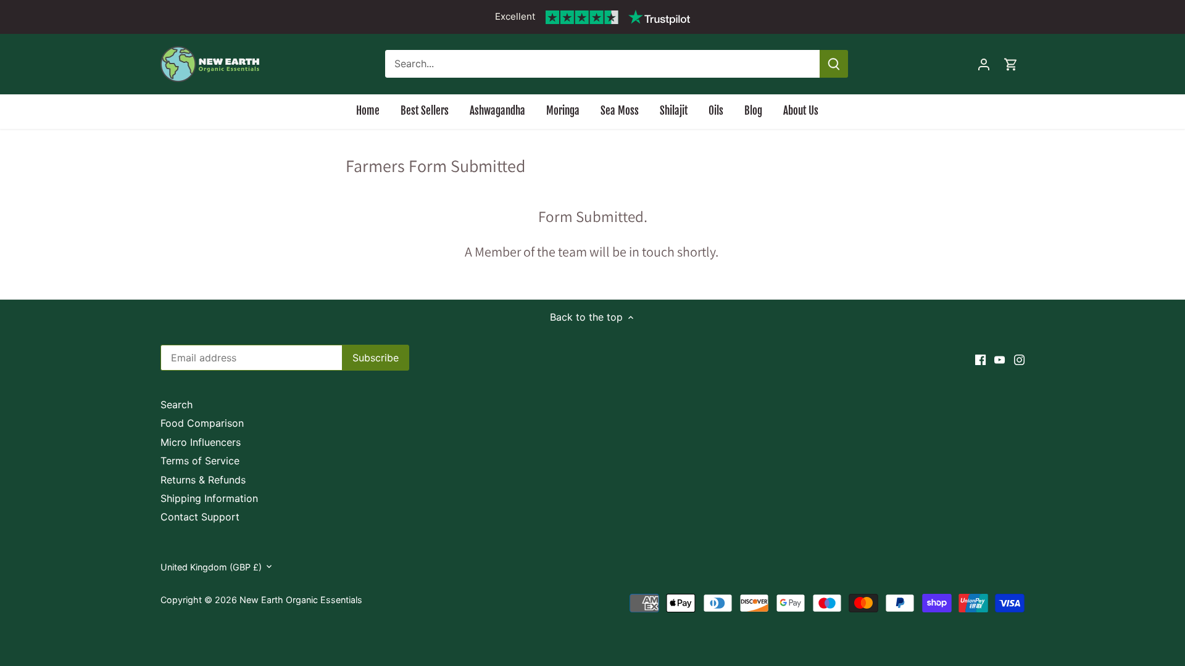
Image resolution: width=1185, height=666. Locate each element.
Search (176, 404)
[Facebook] (980, 359)
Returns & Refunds (203, 480)
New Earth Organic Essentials (300, 599)
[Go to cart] (1011, 64)
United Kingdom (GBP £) (211, 567)
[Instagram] (1019, 359)
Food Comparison (202, 423)
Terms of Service (199, 460)
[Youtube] (999, 359)
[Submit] (834, 64)
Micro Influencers (200, 442)
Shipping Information (209, 498)
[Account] (983, 64)
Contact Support (199, 517)
